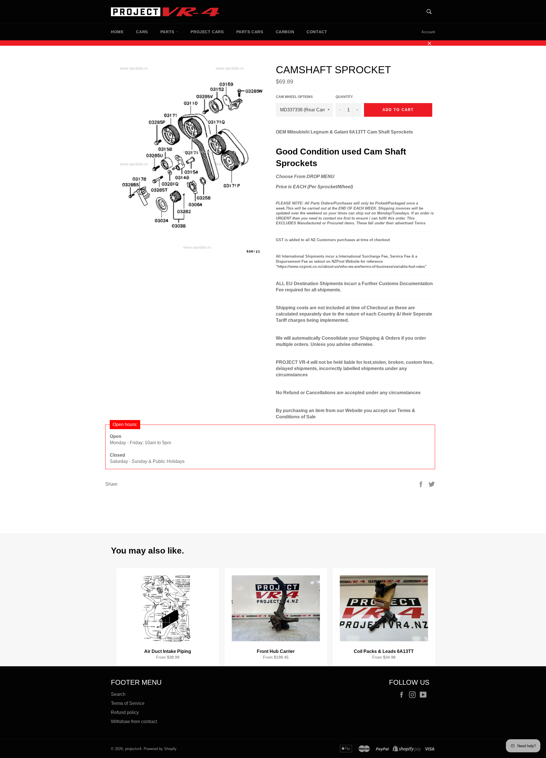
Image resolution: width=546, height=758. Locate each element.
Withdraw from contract (134, 721)
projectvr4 (133, 749)
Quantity (344, 97)
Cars (142, 32)
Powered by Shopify (160, 749)
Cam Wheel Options (294, 97)
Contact (317, 32)
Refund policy (125, 712)
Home (117, 32)
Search (118, 694)
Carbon (285, 32)
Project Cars (207, 32)
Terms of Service (127, 703)
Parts (168, 32)
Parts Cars (249, 32)
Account (428, 32)
